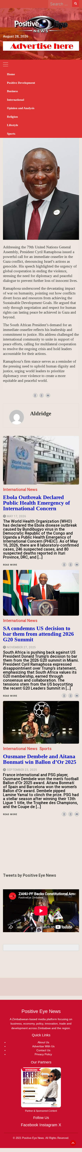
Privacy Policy (43, 1054)
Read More (10, 814)
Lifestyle (12, 125)
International (15, 99)
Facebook (29, 1125)
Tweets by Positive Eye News (29, 875)
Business (12, 91)
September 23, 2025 (22, 770)
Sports (11, 133)
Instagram (48, 1125)
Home (11, 74)
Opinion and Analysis (20, 108)
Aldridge (40, 413)
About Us (43, 1042)
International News (20, 748)
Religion (12, 116)
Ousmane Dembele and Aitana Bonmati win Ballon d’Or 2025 (39, 759)
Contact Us (43, 1050)
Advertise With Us (43, 1046)
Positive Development (21, 82)
